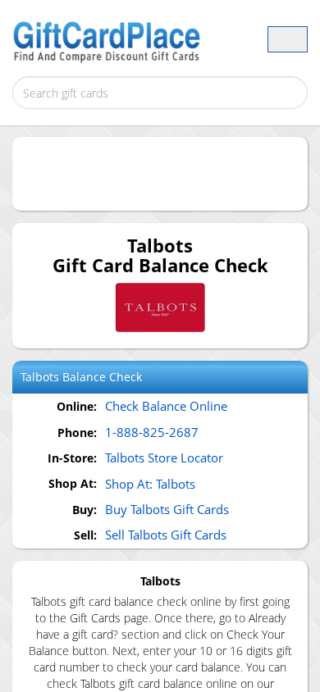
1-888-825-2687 (152, 432)
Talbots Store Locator (164, 457)
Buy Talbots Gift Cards (167, 509)
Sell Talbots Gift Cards (165, 534)
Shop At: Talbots (150, 484)
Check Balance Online (166, 406)
